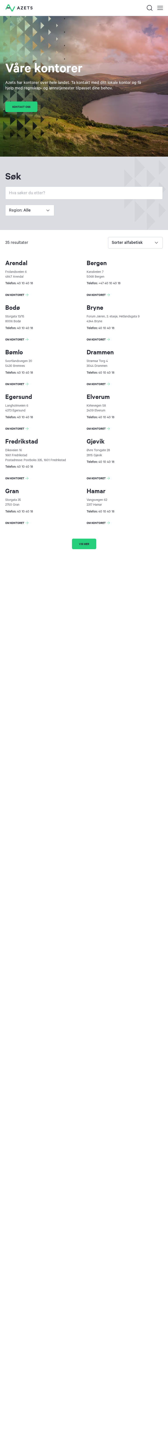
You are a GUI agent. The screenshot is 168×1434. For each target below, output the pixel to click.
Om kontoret (17, 295)
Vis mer (84, 544)
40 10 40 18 (25, 283)
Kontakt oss (21, 107)
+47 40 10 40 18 (109, 283)
